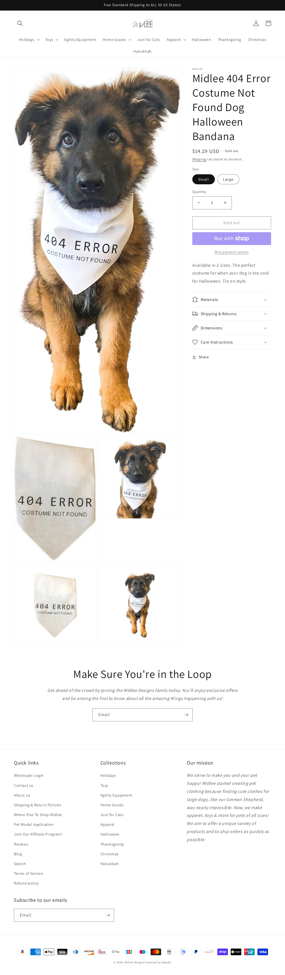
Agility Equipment (116, 795)
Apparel (107, 824)
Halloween (110, 834)
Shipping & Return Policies (38, 804)
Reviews (21, 844)
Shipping (199, 159)
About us (22, 795)
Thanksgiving (112, 844)
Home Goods (112, 804)
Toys (104, 785)
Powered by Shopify (158, 962)
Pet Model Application (34, 824)
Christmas (109, 853)
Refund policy (26, 883)
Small (203, 179)
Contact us (23, 785)
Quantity (199, 191)
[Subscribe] (186, 714)
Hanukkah (109, 863)
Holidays (108, 775)
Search (20, 863)
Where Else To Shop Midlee (38, 814)
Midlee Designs (134, 962)
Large (228, 179)
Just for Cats (112, 814)
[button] (20, 23)
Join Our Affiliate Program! (38, 834)
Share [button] (204, 356)
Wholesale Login (29, 775)
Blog (18, 853)
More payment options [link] (232, 252)
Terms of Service (28, 873)
